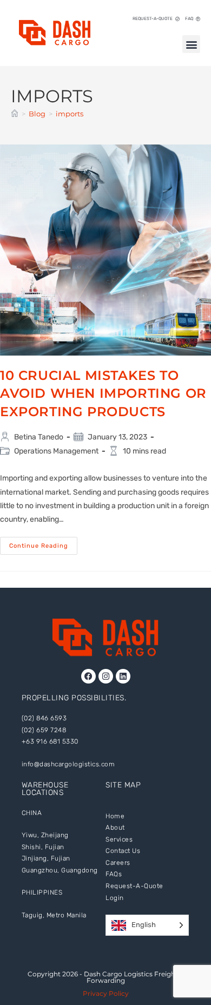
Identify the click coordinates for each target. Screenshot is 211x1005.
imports (69, 113)
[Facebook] (88, 676)
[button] (191, 44)
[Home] (14, 113)
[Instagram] (105, 676)
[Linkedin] (123, 676)
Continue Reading (43, 543)
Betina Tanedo (38, 437)
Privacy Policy (106, 993)
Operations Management (56, 451)
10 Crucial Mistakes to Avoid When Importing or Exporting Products (103, 393)
